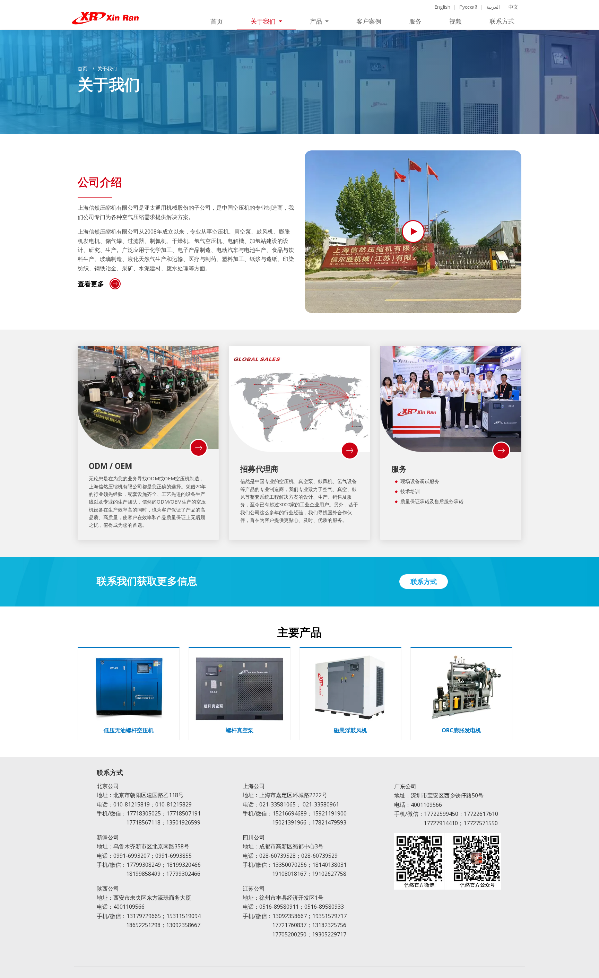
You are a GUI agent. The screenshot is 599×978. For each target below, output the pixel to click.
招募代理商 (259, 468)
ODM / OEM (110, 466)
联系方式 (501, 22)
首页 (216, 22)
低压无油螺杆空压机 (129, 730)
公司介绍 (100, 183)
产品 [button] (317, 22)
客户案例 (368, 22)
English (442, 7)
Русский (468, 7)
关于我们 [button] (264, 22)
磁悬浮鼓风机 (350, 730)
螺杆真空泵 (239, 730)
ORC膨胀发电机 (461, 730)
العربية (493, 7)
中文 (513, 7)
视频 (455, 22)
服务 (415, 22)
